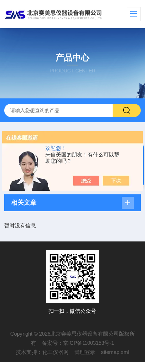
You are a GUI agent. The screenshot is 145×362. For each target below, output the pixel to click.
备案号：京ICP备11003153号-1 (78, 343)
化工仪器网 (55, 352)
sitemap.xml (115, 352)
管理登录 (84, 352)
